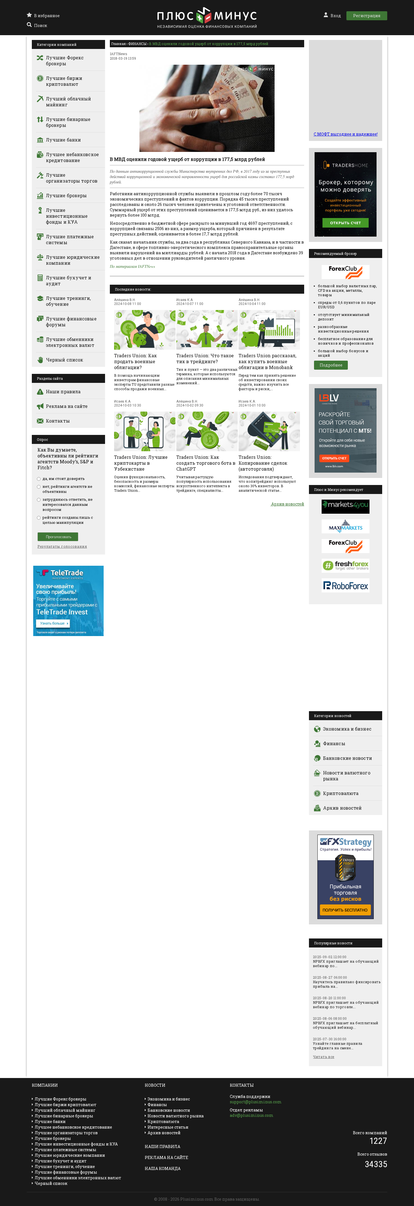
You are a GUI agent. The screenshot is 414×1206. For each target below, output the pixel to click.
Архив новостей (287, 504)
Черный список (64, 360)
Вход (336, 15)
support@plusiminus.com (256, 1101)
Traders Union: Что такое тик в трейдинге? (205, 358)
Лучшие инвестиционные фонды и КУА (67, 216)
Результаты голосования (62, 546)
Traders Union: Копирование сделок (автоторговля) (263, 463)
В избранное (47, 15)
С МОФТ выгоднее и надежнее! (346, 134)
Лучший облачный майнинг (68, 101)
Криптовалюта (341, 793)
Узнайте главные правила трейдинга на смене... (337, 1045)
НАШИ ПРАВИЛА (162, 1146)
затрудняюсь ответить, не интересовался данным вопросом (68, 504)
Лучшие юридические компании (73, 260)
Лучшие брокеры (66, 195)
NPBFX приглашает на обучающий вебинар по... (346, 963)
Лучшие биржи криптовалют (64, 81)
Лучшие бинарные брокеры (68, 122)
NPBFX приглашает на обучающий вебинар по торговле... (346, 1004)
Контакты (58, 421)
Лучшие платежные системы (70, 239)
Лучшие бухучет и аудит (69, 280)
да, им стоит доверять (64, 478)
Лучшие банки (63, 140)
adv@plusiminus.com (251, 1115)
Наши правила (63, 391)
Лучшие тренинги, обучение (68, 301)
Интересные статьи (168, 1127)
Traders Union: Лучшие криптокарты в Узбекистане (141, 463)
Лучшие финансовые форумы (71, 321)
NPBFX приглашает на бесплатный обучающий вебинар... (346, 1025)
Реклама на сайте (67, 406)
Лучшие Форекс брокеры (65, 60)
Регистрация (366, 15)
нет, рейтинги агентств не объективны (67, 489)
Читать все (323, 1056)
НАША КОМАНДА (163, 1168)
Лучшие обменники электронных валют (70, 342)
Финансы (334, 743)
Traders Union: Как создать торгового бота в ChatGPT (205, 463)
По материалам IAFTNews (132, 266)
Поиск (40, 25)
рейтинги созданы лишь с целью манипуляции (68, 520)
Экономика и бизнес (347, 729)
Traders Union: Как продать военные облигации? (135, 361)
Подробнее (331, 365)
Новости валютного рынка (346, 775)
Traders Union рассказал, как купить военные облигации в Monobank (267, 361)
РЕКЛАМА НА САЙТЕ (166, 1157)
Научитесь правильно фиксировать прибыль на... (346, 984)
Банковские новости (347, 758)
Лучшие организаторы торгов (71, 178)
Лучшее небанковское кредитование (72, 157)
